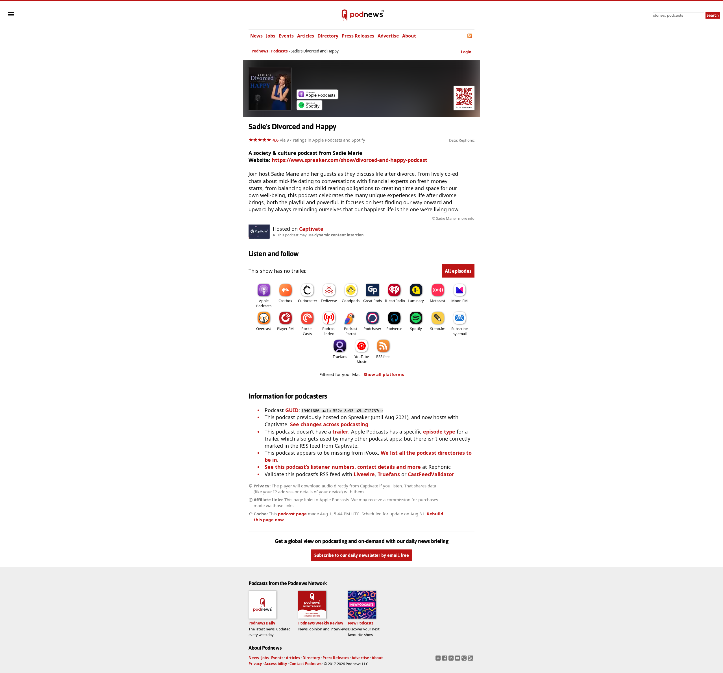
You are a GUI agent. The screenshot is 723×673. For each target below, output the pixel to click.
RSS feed (383, 356)
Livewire (364, 474)
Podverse (394, 328)
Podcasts (279, 51)
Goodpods (351, 300)
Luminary (416, 300)
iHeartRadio (395, 300)
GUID (292, 410)
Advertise (388, 36)
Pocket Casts (307, 331)
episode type (439, 431)
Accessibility (275, 663)
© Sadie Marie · (453, 218)
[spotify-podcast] (309, 107)
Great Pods (372, 300)
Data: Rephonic (461, 140)
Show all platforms (384, 374)
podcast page (292, 513)
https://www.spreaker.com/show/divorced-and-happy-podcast (349, 160)
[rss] (471, 659)
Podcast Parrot (351, 331)
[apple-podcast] (317, 96)
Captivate (311, 228)
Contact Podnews (305, 663)
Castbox (285, 300)
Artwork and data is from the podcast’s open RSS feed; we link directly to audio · (385, 218)
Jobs (270, 36)
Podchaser (372, 328)
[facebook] (445, 659)
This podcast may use (320, 234)
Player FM (285, 328)
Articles (305, 36)
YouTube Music (361, 359)
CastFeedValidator (431, 474)
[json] (464, 659)
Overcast (263, 328)
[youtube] (458, 659)
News (256, 36)
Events (286, 36)
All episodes (458, 271)
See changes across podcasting (329, 424)
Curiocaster (307, 300)
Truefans (340, 356)
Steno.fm (437, 328)
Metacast (437, 300)
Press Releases (358, 36)
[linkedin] (451, 659)
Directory (327, 36)
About (409, 36)
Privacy (255, 663)
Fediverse (329, 300)
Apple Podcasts (263, 303)
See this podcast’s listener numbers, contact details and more (343, 466)
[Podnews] (344, 15)
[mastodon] (438, 659)
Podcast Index (329, 331)
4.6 (276, 140)
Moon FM (459, 300)
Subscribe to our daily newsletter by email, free (361, 555)
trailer (340, 431)
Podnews (260, 51)
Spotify (416, 328)
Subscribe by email (459, 331)
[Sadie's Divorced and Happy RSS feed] (470, 36)
